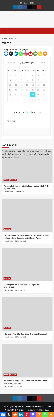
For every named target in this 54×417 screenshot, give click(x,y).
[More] (45, 53)
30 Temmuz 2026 (20, 386)
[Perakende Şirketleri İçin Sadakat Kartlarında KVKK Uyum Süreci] (27, 166)
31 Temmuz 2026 (20, 241)
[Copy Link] (40, 53)
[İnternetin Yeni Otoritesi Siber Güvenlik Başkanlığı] (27, 314)
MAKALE (13, 180)
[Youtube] (30, 53)
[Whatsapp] (20, 53)
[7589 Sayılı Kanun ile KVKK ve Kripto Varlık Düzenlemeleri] (27, 264)
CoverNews (39, 410)
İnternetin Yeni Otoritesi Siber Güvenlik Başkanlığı (25, 334)
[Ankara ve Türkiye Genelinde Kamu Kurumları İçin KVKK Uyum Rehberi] (27, 360)
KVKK (6, 180)
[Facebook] (6, 53)
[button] (4, 31)
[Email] (35, 53)
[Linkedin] (16, 53)
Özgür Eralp (9, 241)
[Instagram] (25, 53)
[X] (11, 53)
